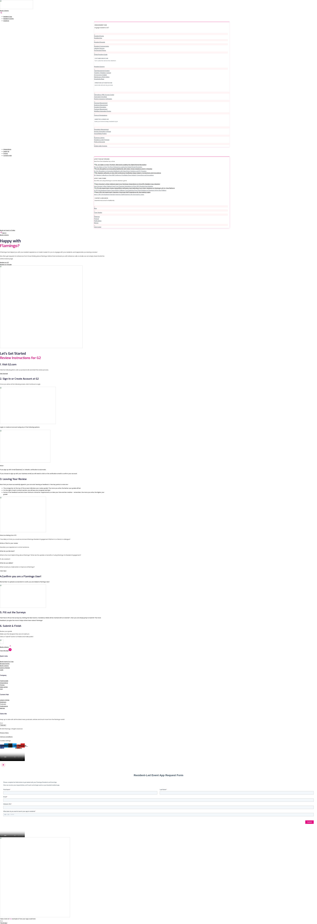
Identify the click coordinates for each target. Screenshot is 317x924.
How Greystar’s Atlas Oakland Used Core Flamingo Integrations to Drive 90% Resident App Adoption (123, 186)
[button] (158, 765)
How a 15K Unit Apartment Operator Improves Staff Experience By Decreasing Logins (119, 194)
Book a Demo (4, 647)
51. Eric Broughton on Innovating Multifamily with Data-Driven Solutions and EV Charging (120, 171)
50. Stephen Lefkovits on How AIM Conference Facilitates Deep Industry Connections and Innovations (124, 175)
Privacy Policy (4, 733)
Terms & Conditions (6, 737)
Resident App (7, 17)
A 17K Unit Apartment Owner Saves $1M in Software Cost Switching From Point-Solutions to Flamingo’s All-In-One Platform (130, 190)
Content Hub (7, 156)
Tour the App (4, 651)
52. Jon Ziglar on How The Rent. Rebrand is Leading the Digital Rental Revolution (118, 167)
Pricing (5, 153)
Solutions (6, 21)
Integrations (7, 149)
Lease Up (6, 151)
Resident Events (8, 19)
